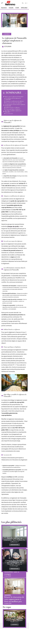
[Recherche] (23, 3)
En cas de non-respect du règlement (14, 103)
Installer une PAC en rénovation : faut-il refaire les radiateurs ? (14, 540)
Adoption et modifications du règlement (15, 101)
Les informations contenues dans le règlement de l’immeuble (15, 105)
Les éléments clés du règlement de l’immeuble (13, 99)
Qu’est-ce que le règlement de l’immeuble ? (14, 96)
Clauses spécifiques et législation (13, 109)
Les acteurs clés (9, 113)
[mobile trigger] (2, 3)
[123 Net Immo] (10, 3)
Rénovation (14, 544)
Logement (6, 34)
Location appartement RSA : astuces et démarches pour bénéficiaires (14, 620)
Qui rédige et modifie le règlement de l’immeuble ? (13, 111)
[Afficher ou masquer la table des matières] (23, 93)
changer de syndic (13, 226)
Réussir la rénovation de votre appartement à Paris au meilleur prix (14, 599)
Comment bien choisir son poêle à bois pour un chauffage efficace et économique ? (14, 563)
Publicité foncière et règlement (13, 107)
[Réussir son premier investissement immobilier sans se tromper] (14, 557)
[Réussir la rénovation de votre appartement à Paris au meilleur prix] (14, 586)
